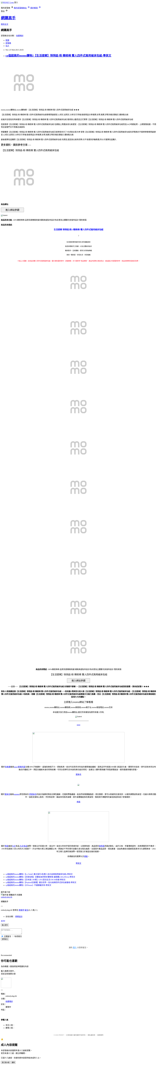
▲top (3, 921)
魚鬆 (78, 802)
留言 (26, 910)
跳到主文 (4, 24)
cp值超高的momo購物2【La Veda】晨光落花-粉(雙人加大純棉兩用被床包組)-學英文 (39, 874)
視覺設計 (19, 917)
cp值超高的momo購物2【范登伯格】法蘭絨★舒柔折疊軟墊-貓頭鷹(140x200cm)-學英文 (40, 877)
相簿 (7, 40)
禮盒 (86, 856)
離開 (13, 1062)
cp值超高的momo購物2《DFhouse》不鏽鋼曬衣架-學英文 (28, 885)
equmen (17, 794)
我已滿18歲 (5, 1062)
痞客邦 (21, 910)
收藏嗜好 (19, 36)
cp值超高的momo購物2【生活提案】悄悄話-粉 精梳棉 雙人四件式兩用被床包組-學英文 (58, 55)
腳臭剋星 (21, 767)
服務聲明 (100, 1035)
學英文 (78, 863)
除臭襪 (7, 767)
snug (78, 725)
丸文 (14, 846)
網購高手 (8, 18)
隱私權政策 (91, 1035)
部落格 (8, 43)
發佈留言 (5, 939)
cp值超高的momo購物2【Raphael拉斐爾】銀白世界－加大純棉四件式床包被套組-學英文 (41, 882)
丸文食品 (23, 846)
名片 (7, 46)
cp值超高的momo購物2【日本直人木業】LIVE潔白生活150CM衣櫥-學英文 (36, 880)
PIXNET (61, 1035)
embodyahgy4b (6, 897)
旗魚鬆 (101, 846)
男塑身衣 (33, 794)
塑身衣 (78, 774)
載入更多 (5, 925)
